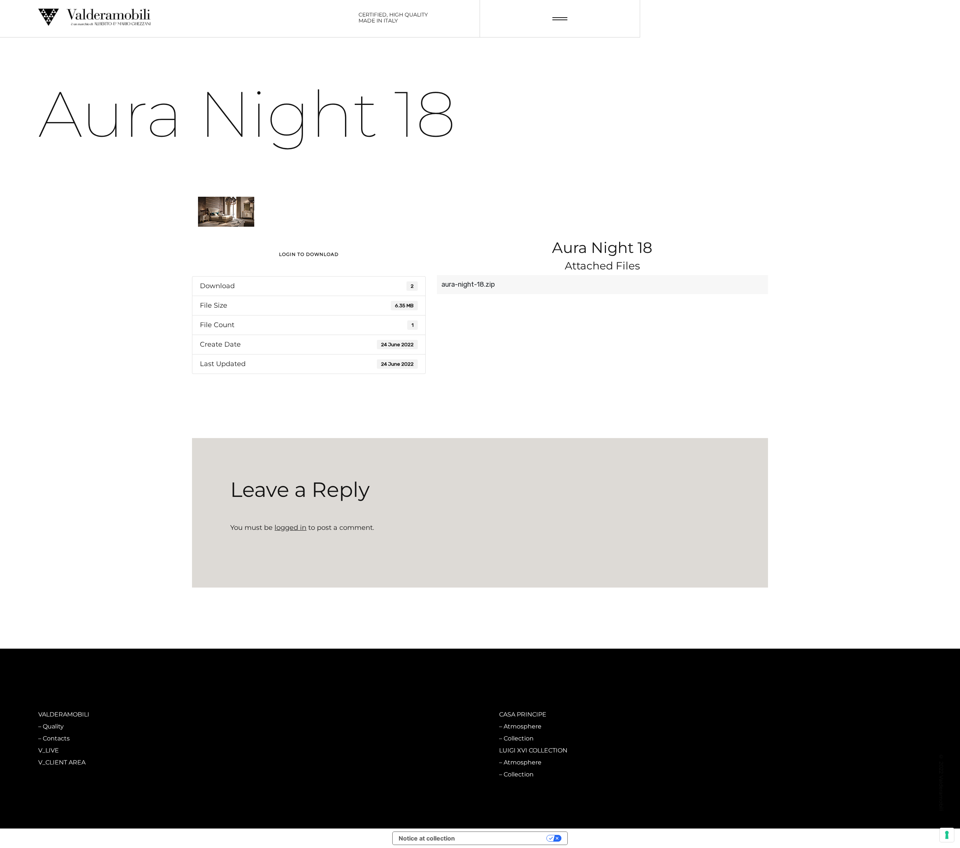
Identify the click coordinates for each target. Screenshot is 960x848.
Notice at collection (427, 838)
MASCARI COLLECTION (303, 714)
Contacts (56, 738)
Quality (53, 726)
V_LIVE (48, 750)
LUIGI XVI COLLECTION (533, 750)
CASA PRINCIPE (522, 714)
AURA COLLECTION (298, 750)
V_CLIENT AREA (62, 762)
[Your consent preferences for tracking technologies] (947, 835)
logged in (290, 527)
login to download (309, 254)
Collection (288, 738)
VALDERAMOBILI (63, 714)
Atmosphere (292, 726)
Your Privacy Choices (504, 838)
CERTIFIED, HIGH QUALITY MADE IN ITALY (393, 18)
